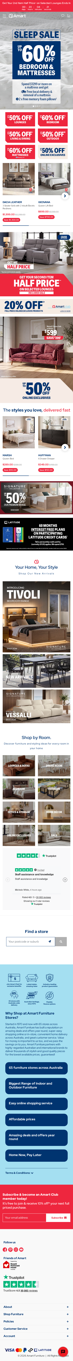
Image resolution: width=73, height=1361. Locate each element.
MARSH (7, 455)
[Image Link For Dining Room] (54, 765)
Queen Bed (8, 458)
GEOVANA (44, 202)
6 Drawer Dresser (46, 458)
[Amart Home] (17, 15)
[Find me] (50, 941)
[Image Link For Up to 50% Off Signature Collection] (36, 497)
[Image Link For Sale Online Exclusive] (36, 359)
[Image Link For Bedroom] (53, 119)
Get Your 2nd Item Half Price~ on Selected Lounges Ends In (36, 5)
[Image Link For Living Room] (19, 765)
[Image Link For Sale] (54, 835)
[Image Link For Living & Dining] (20, 135)
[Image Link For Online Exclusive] (53, 152)
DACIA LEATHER (12, 202)
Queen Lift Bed (45, 205)
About (8, 1307)
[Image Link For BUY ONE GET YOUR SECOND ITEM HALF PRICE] (36, 264)
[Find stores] (61, 941)
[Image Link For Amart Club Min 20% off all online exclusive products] (36, 306)
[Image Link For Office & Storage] (19, 812)
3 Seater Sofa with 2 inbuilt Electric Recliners (19, 207)
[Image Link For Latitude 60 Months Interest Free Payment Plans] (36, 534)
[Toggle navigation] (4, 16)
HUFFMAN (44, 455)
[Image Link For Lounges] (20, 119)
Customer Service (15, 1329)
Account (9, 1336)
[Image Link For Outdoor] (53, 135)
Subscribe (57, 1217)
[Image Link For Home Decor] (54, 812)
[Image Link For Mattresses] (20, 152)
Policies (9, 1321)
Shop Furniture (13, 1314)
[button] (65, 195)
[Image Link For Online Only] (19, 835)
